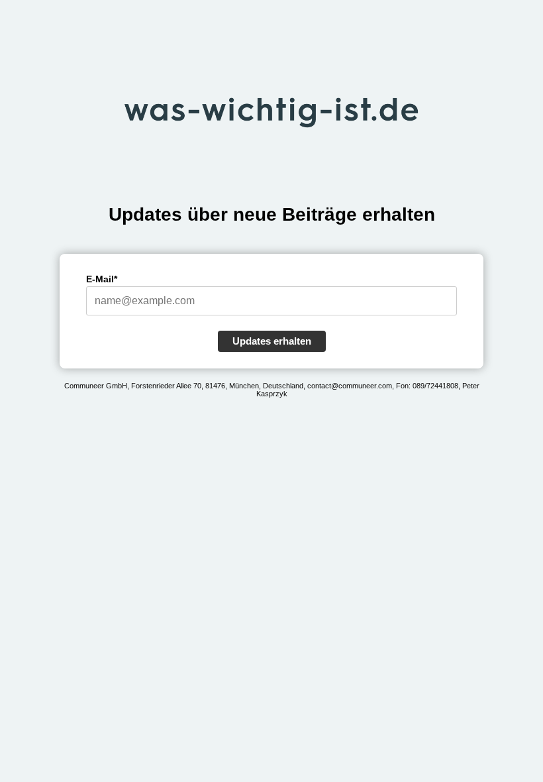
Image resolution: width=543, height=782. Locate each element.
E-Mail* (101, 279)
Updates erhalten (271, 341)
